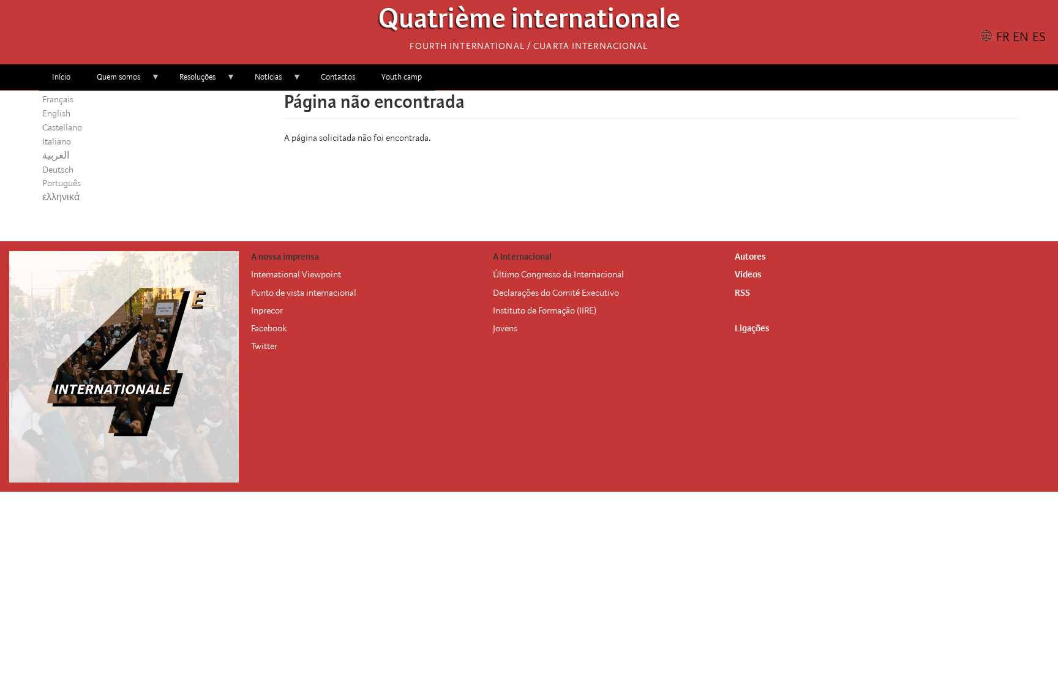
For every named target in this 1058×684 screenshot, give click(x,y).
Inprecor (267, 310)
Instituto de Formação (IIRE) (544, 310)
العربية (55, 155)
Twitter (264, 345)
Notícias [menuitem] (262, 81)
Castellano (62, 127)
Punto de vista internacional (303, 292)
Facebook (269, 328)
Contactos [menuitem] (338, 76)
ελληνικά (61, 197)
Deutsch (57, 169)
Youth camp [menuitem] (401, 76)
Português (61, 183)
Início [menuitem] (61, 76)
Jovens (505, 328)
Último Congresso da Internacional (558, 274)
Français (57, 99)
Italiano (56, 141)
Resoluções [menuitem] (191, 81)
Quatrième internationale (529, 21)
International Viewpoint (296, 274)
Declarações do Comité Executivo (556, 292)
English (56, 113)
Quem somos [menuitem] (112, 81)
